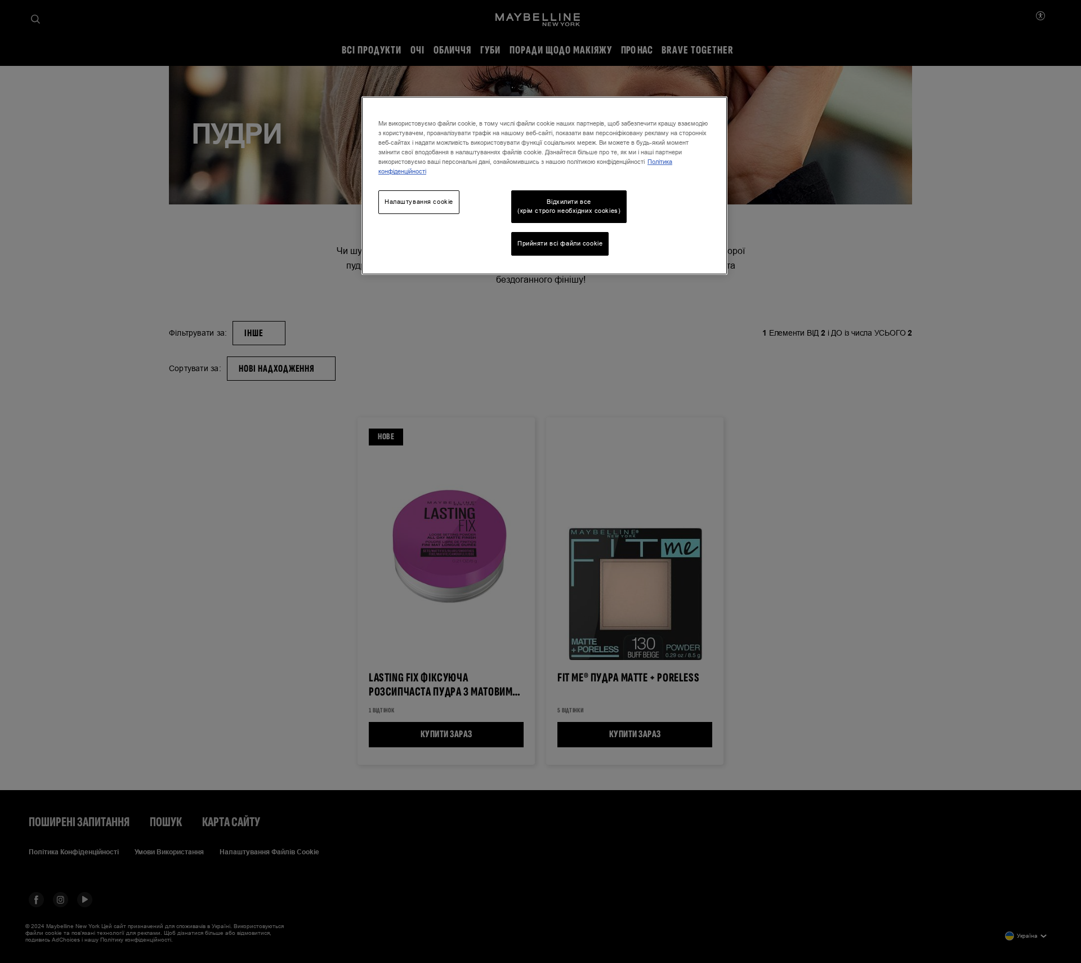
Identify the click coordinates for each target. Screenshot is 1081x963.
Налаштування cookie (419, 201)
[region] (544, 185)
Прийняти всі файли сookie (559, 243)
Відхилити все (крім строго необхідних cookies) (568, 206)
